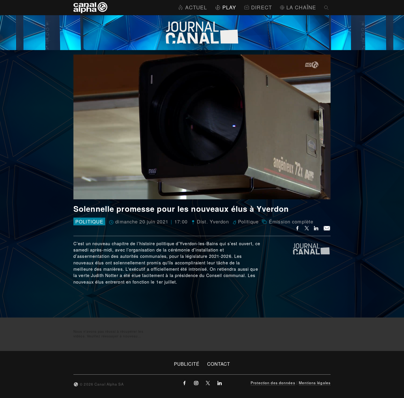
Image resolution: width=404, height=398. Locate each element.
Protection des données (273, 382)
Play (229, 7)
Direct (261, 7)
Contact (218, 363)
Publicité (187, 363)
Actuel (196, 7)
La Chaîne (301, 7)
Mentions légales (315, 382)
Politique (89, 221)
